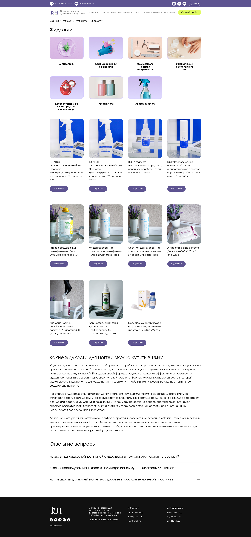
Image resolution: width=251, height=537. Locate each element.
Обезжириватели (145, 104)
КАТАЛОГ (94, 12)
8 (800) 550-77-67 (63, 4)
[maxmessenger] (68, 519)
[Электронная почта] (55, 519)
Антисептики (66, 64)
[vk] (64, 519)
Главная (54, 21)
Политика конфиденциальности (103, 520)
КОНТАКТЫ (169, 12)
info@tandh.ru (87, 4)
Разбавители (105, 104)
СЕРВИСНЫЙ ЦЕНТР (152, 12)
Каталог (67, 21)
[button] (189, 12)
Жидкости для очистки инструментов (145, 67)
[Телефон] (51, 519)
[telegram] (60, 519)
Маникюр (81, 21)
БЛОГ (138, 12)
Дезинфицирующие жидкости (106, 65)
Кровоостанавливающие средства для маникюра (66, 107)
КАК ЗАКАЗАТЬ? (126, 12)
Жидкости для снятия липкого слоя (184, 67)
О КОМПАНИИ (109, 12)
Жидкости (97, 21)
